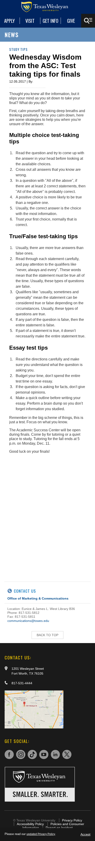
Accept (85, 834)
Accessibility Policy (30, 824)
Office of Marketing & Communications (37, 598)
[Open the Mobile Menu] (88, 21)
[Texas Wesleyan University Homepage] (47, 7)
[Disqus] (47, 514)
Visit (30, 20)
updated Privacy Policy (41, 834)
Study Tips (18, 49)
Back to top (47, 635)
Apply (9, 20)
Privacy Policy (72, 820)
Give (71, 20)
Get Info (50, 20)
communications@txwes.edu (28, 621)
